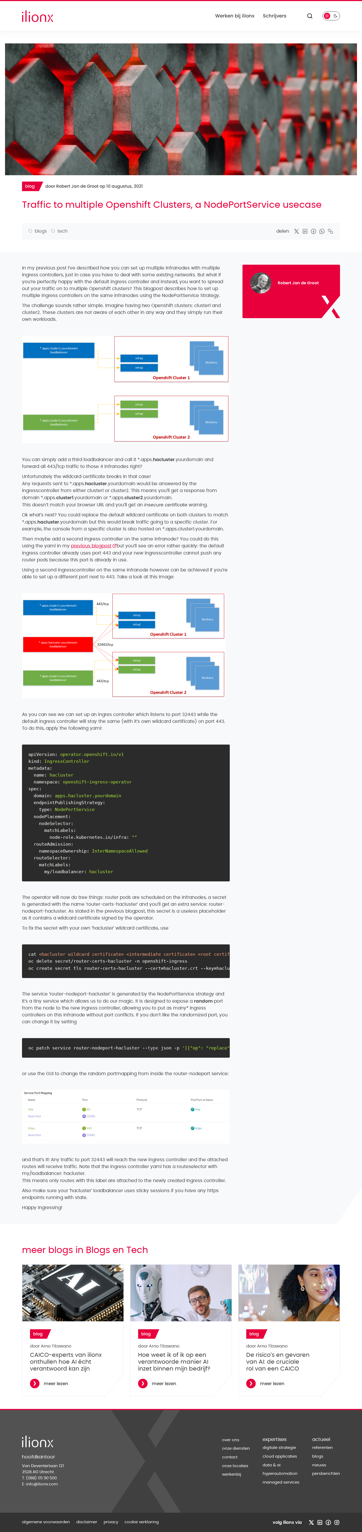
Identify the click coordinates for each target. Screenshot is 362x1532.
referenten (322, 1448)
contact (229, 1457)
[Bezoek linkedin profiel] (320, 1522)
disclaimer (86, 1522)
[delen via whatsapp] (322, 231)
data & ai (272, 1465)
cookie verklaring (142, 1522)
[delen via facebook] (313, 231)
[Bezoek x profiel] (311, 1522)
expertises (274, 1439)
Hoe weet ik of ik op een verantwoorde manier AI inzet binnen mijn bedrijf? (174, 1362)
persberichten (326, 1474)
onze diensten (236, 1448)
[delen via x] (296, 231)
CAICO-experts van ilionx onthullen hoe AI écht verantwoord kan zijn (66, 1362)
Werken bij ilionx (234, 15)
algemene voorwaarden (46, 1522)
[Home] (37, 16)
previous (94, 546)
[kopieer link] (330, 231)
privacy (111, 1522)
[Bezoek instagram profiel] (337, 1522)
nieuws (319, 1465)
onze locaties (235, 1466)
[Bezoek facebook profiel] (328, 1522)
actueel (321, 1439)
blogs (317, 1456)
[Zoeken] (309, 16)
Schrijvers (274, 15)
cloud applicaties (280, 1456)
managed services (281, 1482)
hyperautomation (280, 1474)
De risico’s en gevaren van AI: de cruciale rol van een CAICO (278, 1362)
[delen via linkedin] (305, 231)
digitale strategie (279, 1448)
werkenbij (231, 1474)
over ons (230, 1440)
